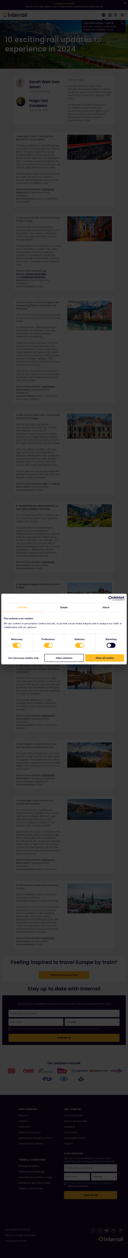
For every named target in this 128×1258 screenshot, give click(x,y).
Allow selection (64, 657)
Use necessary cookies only (23, 657)
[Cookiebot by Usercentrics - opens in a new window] (110, 598)
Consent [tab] (22, 607)
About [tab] (105, 607)
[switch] (48, 645)
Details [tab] (64, 607)
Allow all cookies (105, 657)
